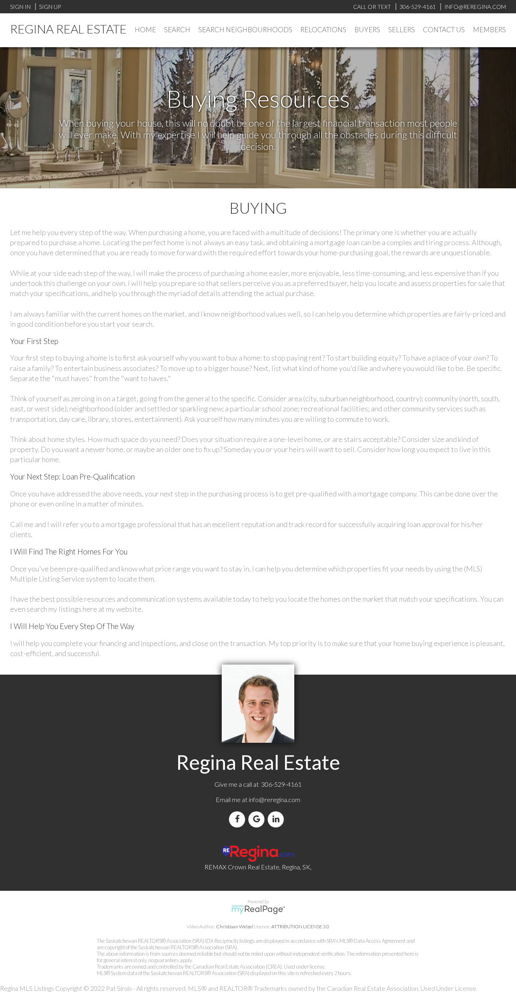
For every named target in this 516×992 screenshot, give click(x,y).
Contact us (444, 29)
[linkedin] (277, 819)
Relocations (323, 29)
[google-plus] (258, 819)
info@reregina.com (274, 799)
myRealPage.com (258, 909)
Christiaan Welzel (234, 926)
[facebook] (238, 819)
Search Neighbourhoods (245, 29)
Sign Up (50, 6)
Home (145, 29)
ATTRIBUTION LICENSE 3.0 (300, 926)
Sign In (20, 6)
